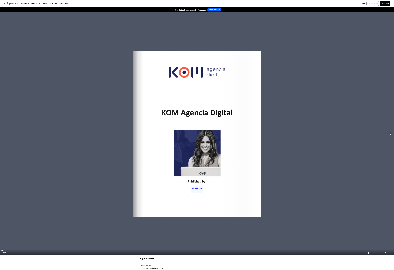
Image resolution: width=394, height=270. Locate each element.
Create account (214, 10)
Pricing (67, 4)
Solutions (34, 4)
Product (24, 4)
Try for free (385, 4)
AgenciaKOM (146, 265)
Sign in (362, 4)
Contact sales (373, 4)
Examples (59, 4)
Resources (47, 4)
